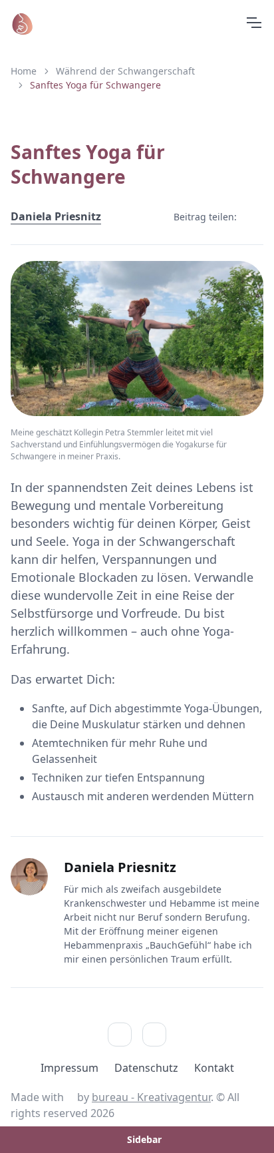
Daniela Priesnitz (56, 216)
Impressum (69, 1067)
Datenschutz (146, 1067)
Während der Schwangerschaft (125, 71)
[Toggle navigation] (253, 23)
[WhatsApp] (120, 1034)
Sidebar (144, 1139)
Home (24, 71)
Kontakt (214, 1067)
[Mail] (154, 1034)
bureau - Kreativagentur (151, 1097)
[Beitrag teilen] (252, 216)
